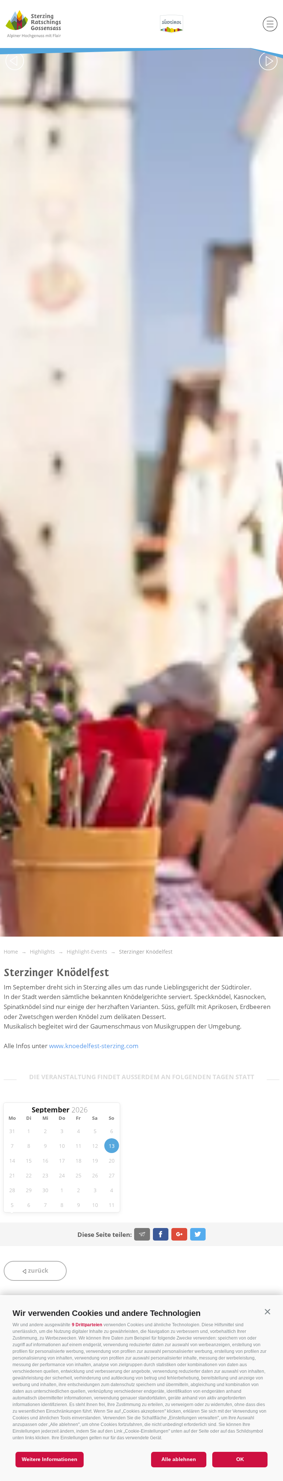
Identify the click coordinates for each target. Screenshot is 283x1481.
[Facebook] (161, 1234)
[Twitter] (198, 1234)
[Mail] (142, 1234)
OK (240, 1459)
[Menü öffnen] (270, 24)
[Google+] (179, 1234)
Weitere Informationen (49, 1459)
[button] (267, 1312)
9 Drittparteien (87, 1324)
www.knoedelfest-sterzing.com (94, 1046)
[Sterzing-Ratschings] (47, 24)
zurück (37, 1270)
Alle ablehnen (178, 1459)
